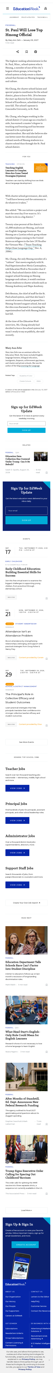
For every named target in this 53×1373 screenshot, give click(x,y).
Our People (10, 1306)
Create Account (26, 1245)
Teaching (10, 164)
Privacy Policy (28, 1359)
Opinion (21, 164)
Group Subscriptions (14, 1338)
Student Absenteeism (26, 624)
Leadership (14, 17)
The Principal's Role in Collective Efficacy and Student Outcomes (19, 698)
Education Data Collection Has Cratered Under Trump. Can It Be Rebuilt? (17, 460)
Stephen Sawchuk (13, 1121)
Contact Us (37, 1292)
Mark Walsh (10, 985)
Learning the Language (30, 365)
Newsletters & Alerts (14, 1333)
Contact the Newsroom (41, 1311)
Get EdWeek (11, 1323)
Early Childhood (13, 561)
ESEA (39, 381)
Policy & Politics (28, 17)
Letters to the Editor (40, 1297)
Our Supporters (12, 1311)
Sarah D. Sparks (12, 470)
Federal (10, 25)
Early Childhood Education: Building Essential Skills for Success (23, 572)
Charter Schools (25, 381)
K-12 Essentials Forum (16, 565)
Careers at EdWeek (13, 1316)
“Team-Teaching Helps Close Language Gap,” (23, 246)
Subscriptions (11, 1329)
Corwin (40, 658)
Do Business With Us (41, 1323)
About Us (10, 1292)
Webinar (9, 627)
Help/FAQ (35, 1301)
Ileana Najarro (11, 1052)
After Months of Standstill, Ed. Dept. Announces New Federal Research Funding (22, 1102)
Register (11, 597)
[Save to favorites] (26, 51)
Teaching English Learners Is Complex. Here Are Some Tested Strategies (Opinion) (16, 171)
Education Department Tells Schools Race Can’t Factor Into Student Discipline (23, 965)
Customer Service (38, 1306)
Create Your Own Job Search (25, 903)
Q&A (17, 452)
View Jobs (16, 788)
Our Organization (13, 1297)
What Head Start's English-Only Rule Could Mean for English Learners (22, 1035)
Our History (10, 1301)
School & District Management (21, 686)
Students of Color (26, 376)
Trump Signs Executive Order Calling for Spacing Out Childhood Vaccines (24, 1174)
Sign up (26, 520)
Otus (39, 724)
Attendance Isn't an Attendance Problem (19, 633)
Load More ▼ (26, 1210)
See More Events (26, 742)
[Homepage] (26, 8)
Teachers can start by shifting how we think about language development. (24, 181)
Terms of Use (33, 1367)
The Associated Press (14, 1194)
